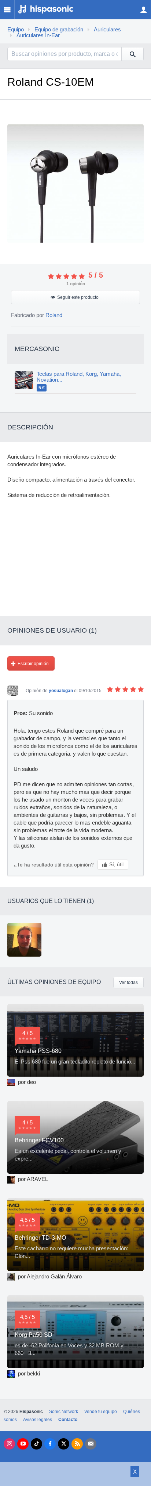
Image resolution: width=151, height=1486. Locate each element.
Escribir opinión (33, 663)
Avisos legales (37, 1419)
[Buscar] (132, 54)
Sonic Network (63, 1411)
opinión (75, 283)
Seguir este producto (78, 297)
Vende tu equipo (100, 1411)
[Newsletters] (90, 1444)
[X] (63, 1444)
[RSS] (77, 1444)
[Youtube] (23, 1444)
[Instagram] (9, 1444)
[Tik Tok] (36, 1444)
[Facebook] (50, 1444)
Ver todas (128, 982)
